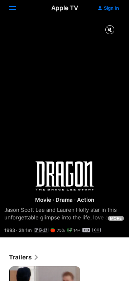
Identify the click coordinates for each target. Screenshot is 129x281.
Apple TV (64, 8)
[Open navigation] (17, 8)
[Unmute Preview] (110, 30)
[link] (24, 257)
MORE (116, 218)
